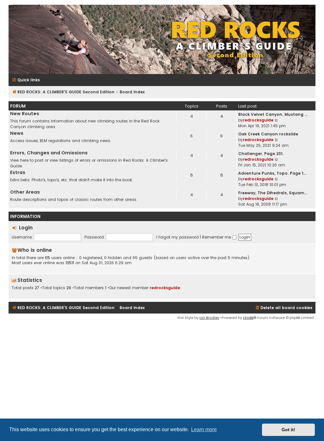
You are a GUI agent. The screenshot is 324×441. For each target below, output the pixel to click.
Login (26, 227)
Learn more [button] (204, 429)
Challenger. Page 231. (261, 153)
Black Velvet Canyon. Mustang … (273, 114)
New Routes (24, 113)
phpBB (248, 317)
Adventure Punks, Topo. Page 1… (272, 173)
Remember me (217, 237)
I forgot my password (177, 237)
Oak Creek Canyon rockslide (268, 134)
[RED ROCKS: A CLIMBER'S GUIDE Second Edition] (162, 39)
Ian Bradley (209, 317)
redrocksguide (258, 120)
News (16, 133)
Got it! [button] (288, 429)
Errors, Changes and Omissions (49, 153)
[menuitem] (283, 308)
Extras (17, 172)
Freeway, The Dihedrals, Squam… (272, 193)
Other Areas (25, 192)
